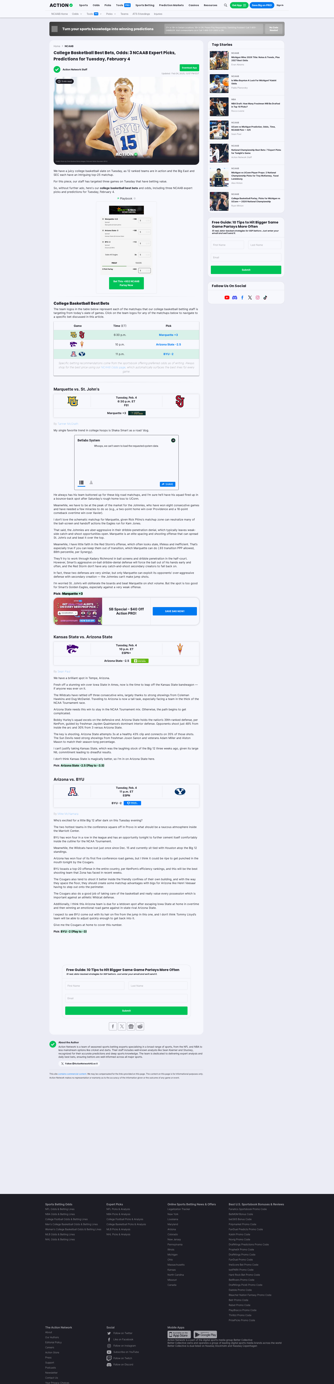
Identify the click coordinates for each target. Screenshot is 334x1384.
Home (57, 46)
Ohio (170, 1259)
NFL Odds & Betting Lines (59, 1209)
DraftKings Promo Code (242, 1254)
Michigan (173, 1254)
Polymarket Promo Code (242, 1224)
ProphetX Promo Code (241, 1249)
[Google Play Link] (205, 1334)
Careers (49, 1347)
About (48, 1332)
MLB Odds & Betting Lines (60, 1234)
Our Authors (52, 1337)
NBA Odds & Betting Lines (60, 1214)
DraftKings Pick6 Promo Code (245, 1284)
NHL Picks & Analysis (118, 1234)
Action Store (52, 1352)
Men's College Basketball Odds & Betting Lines (71, 1224)
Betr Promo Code (238, 1299)
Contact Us (51, 1377)
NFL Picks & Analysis (118, 1209)
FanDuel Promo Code (241, 1259)
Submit (126, 1010)
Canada (172, 1284)
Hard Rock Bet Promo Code (244, 1274)
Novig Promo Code (239, 1239)
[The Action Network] (61, 5)
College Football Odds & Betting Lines (66, 1219)
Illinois (171, 1249)
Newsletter (51, 1372)
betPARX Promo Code (241, 1269)
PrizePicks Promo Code (242, 1320)
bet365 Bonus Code (240, 1219)
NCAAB (69, 46)
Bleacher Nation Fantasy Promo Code (250, 1294)
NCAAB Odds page (113, 367)
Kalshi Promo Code (239, 1234)
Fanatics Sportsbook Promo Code (248, 1209)
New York (173, 1214)
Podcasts (50, 1367)
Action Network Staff (75, 69)
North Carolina (176, 1274)
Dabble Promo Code (240, 1289)
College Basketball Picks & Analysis (126, 1224)
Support (49, 1362)
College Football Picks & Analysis (124, 1219)
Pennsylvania (175, 1244)
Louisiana (173, 1219)
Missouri (172, 1279)
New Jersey (174, 1239)
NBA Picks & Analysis (118, 1214)
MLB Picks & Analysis (118, 1229)
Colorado (173, 1234)
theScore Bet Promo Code (243, 1264)
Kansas (172, 1269)
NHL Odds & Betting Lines (60, 1239)
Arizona (172, 1229)
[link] (126, 375)
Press (48, 1357)
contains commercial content (72, 1074)
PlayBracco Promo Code (242, 1310)
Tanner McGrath (68, 423)
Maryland (173, 1224)
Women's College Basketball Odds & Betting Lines (73, 1229)
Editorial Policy (53, 1342)
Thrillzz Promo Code (240, 1315)
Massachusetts (176, 1264)
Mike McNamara (68, 813)
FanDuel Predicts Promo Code (246, 1229)
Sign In (280, 5)
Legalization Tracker (179, 1209)
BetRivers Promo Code (241, 1279)
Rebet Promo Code (239, 1305)
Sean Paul (64, 671)
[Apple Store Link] (179, 1334)
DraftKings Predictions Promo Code (249, 1244)
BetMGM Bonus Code (241, 1214)
